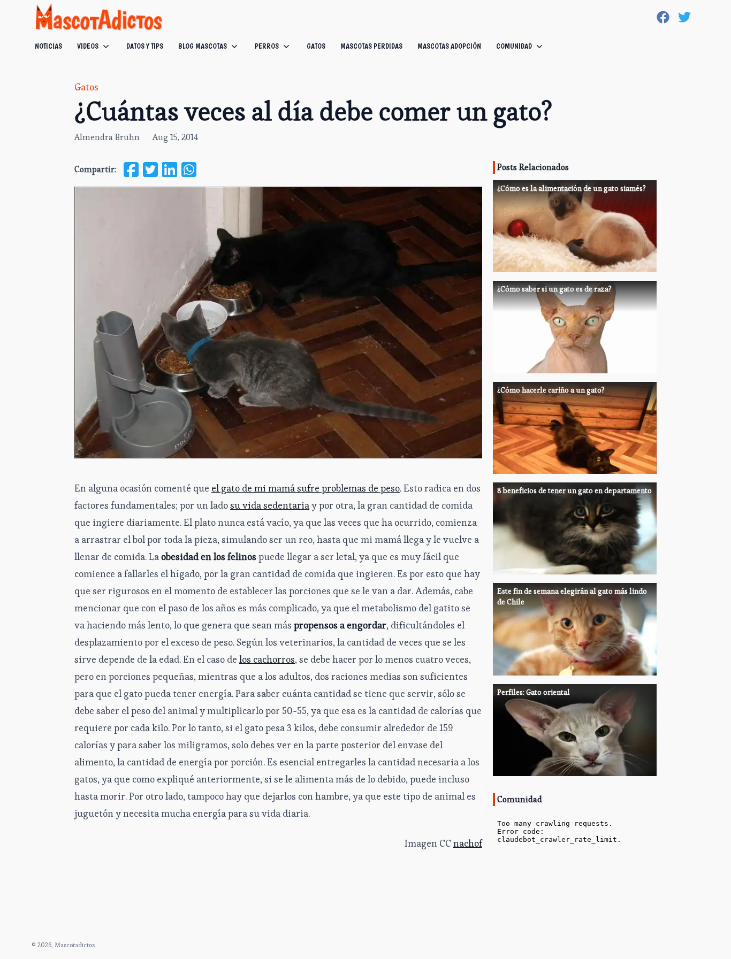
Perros (267, 46)
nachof (467, 843)
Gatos (316, 46)
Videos (87, 46)
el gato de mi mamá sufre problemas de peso (305, 488)
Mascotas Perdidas (371, 46)
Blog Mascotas (202, 46)
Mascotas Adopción (449, 46)
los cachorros (267, 659)
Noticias (48, 46)
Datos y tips (144, 46)
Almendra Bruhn (107, 137)
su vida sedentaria (269, 505)
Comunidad (514, 46)
